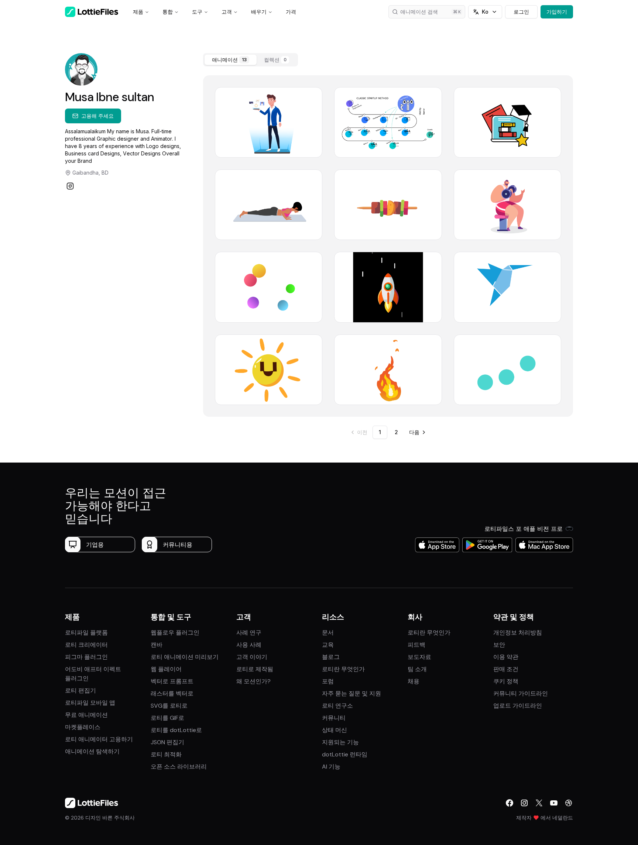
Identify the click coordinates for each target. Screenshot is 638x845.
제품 (138, 11)
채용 (413, 681)
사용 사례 (248, 645)
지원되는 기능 (340, 742)
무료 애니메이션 (86, 715)
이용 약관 (505, 657)
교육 (328, 645)
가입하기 (556, 11)
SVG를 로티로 (169, 706)
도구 (197, 11)
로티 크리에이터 (86, 645)
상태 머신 (334, 730)
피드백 (416, 645)
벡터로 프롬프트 (172, 681)
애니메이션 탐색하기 (92, 751)
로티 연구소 (337, 706)
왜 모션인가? (253, 681)
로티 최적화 (166, 754)
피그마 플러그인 (86, 657)
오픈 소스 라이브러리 (179, 766)
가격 (291, 11)
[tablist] (250, 59)
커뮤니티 (334, 718)
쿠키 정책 (505, 681)
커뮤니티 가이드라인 (520, 693)
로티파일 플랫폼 (86, 632)
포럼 (328, 681)
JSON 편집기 (167, 742)
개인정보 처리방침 (517, 632)
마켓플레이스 (82, 727)
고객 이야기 (251, 657)
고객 (227, 11)
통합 (167, 11)
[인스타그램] (70, 186)
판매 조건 (505, 669)
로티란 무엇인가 (343, 669)
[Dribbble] (568, 802)
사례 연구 (248, 632)
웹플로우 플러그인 (175, 632)
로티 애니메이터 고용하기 (99, 739)
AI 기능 (331, 766)
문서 (328, 632)
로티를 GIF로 (167, 718)
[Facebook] (509, 802)
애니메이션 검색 (419, 11)
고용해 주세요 (97, 116)
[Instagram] (524, 802)
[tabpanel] (388, 246)
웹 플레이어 (166, 669)
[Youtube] (553, 802)
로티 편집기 (80, 690)
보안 (499, 645)
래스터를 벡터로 (172, 693)
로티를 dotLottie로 (176, 730)
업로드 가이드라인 (517, 706)
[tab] (231, 60)
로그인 (521, 11)
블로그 (331, 657)
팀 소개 (417, 669)
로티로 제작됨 (254, 669)
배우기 (259, 11)
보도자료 (419, 657)
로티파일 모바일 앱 (90, 703)
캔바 (156, 645)
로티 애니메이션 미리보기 (185, 657)
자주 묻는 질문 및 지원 (351, 693)
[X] (539, 802)
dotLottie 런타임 (344, 754)
